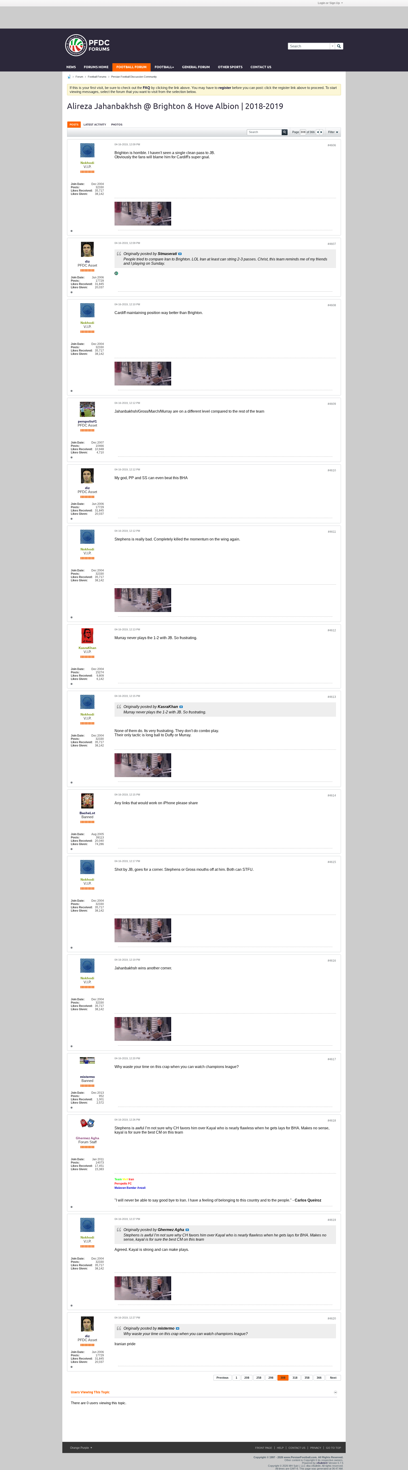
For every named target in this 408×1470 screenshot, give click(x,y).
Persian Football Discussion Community (134, 76)
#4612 (332, 630)
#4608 (332, 305)
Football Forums (97, 76)
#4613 (332, 697)
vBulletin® (322, 1463)
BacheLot (87, 813)
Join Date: (78, 184)
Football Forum (131, 67)
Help (280, 1447)
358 (307, 1377)
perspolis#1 (87, 421)
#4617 (332, 1059)
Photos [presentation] (116, 124)
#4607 (332, 244)
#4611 (332, 531)
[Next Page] (321, 132)
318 (295, 1377)
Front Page (263, 1447)
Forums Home (96, 67)
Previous (223, 1377)
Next (333, 1377)
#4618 (332, 1120)
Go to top (333, 1447)
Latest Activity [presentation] (95, 124)
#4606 (332, 145)
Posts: (75, 187)
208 (246, 1377)
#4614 (332, 795)
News (71, 67)
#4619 (332, 1220)
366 (319, 1377)
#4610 (332, 470)
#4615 (332, 862)
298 (270, 1377)
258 (258, 1377)
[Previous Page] (317, 132)
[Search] (339, 46)
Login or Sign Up (329, 3)
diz (87, 261)
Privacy (315, 1447)
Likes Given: (79, 194)
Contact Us (261, 67)
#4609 (332, 404)
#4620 (332, 1318)
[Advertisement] (204, 17)
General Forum (196, 67)
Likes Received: (82, 190)
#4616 (332, 960)
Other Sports (230, 67)
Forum (79, 76)
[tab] (74, 124)
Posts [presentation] (74, 124)
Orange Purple (80, 1447)
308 (282, 1377)
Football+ (164, 67)
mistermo (87, 1077)
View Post (180, 254)
